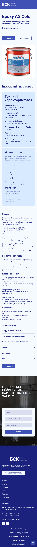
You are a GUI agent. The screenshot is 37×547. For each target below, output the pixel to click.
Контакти (5, 497)
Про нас (5, 494)
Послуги (5, 487)
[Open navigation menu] (33, 4)
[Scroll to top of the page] (33, 543)
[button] (8, 38)
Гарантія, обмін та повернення (18, 536)
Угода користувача (18, 540)
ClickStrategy (22, 529)
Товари (4, 484)
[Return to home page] (9, 4)
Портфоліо (5, 491)
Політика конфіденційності (18, 533)
